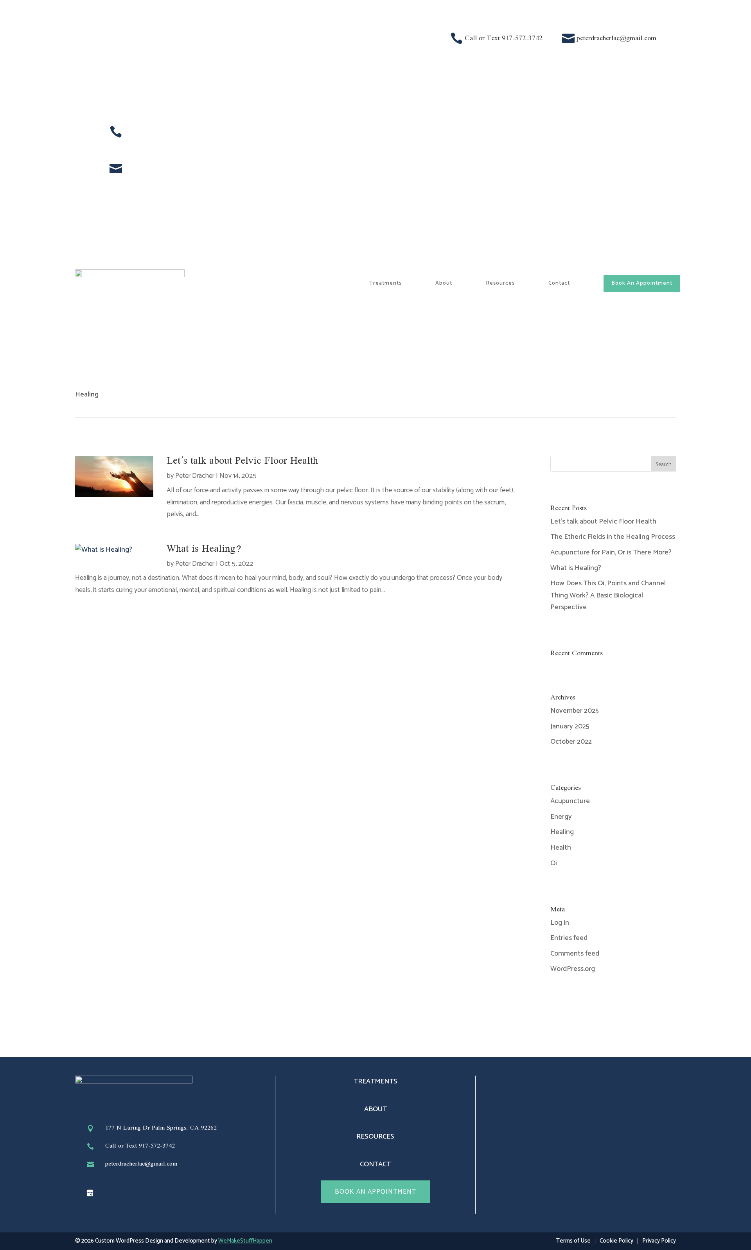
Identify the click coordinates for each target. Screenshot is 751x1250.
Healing (562, 832)
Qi (553, 863)
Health (560, 848)
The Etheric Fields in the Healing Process (612, 537)
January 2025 (569, 726)
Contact (559, 283)
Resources (500, 283)
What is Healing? (204, 549)
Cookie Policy (616, 1241)
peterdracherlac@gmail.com (616, 38)
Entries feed (569, 938)
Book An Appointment (641, 283)
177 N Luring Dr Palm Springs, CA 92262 (161, 1128)
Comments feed (574, 953)
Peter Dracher (194, 476)
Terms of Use (573, 1241)
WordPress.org (572, 969)
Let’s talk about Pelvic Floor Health (242, 461)
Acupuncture (570, 801)
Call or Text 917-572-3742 (504, 38)
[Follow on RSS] (90, 1193)
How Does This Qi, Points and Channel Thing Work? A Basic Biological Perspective (608, 595)
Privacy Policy (659, 1241)
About (443, 283)
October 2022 (571, 742)
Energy (561, 817)
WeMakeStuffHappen (245, 1241)
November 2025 (574, 711)
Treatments (385, 283)
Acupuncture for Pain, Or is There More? (611, 552)
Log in (559, 923)
